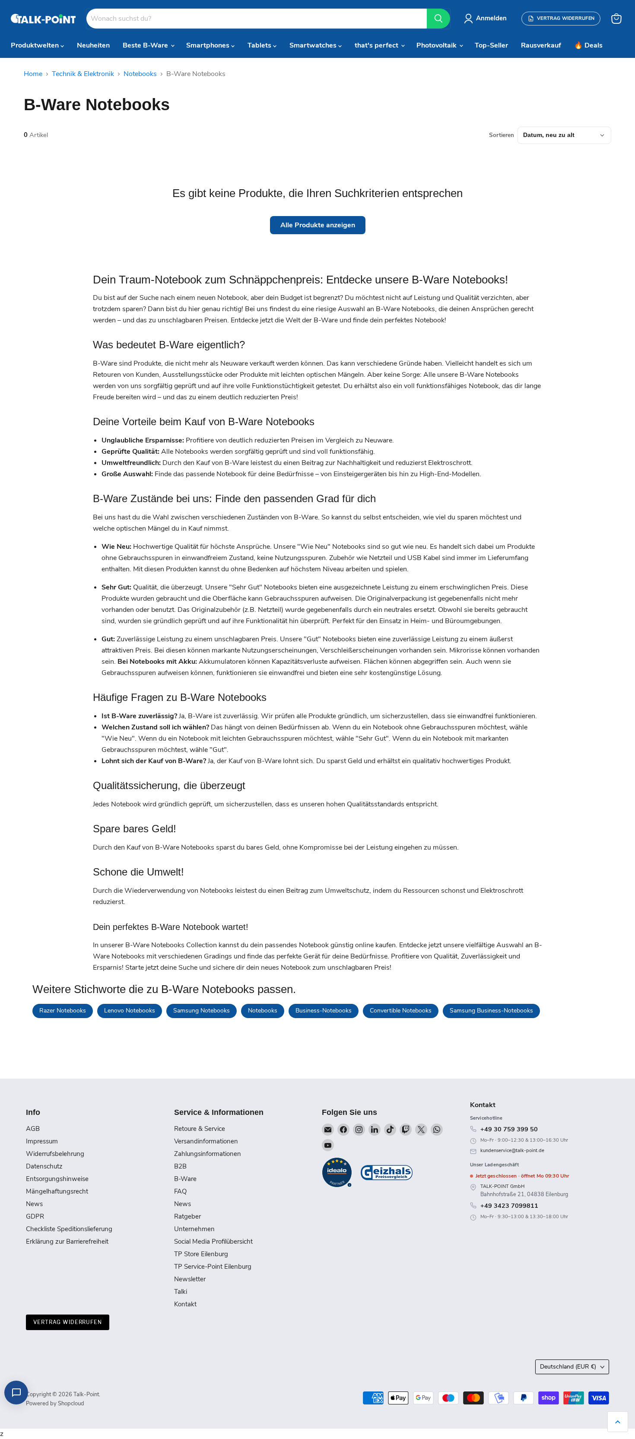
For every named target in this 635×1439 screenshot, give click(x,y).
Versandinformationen (206, 1141)
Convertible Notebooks (401, 1010)
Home (33, 74)
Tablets (260, 45)
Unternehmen (194, 1229)
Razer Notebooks (62, 1010)
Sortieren (501, 135)
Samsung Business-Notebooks (491, 1010)
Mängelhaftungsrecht (57, 1191)
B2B (180, 1166)
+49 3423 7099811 (509, 1205)
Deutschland (568, 1367)
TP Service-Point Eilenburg (212, 1266)
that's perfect (377, 45)
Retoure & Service (199, 1128)
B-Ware (185, 1179)
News (34, 1204)
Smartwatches (313, 45)
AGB (33, 1128)
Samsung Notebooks (201, 1010)
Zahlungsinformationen (207, 1153)
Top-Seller (491, 45)
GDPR (35, 1216)
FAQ (180, 1191)
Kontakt (185, 1304)
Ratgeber (187, 1216)
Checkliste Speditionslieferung (69, 1229)
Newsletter (190, 1279)
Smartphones (208, 45)
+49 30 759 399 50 (509, 1129)
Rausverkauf (541, 45)
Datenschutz (44, 1166)
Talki (180, 1291)
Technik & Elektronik (83, 74)
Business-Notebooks (323, 1010)
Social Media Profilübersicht (213, 1241)
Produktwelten (35, 45)
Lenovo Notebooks (129, 1010)
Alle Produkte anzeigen (317, 225)
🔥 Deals (588, 45)
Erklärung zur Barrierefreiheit (67, 1241)
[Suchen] (438, 19)
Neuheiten (93, 45)
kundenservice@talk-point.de (512, 1150)
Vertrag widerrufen (67, 1322)
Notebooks (140, 74)
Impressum (42, 1141)
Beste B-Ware (146, 45)
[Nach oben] (617, 1421)
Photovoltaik (437, 45)
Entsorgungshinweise (57, 1179)
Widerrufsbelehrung (55, 1153)
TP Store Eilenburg (201, 1254)
